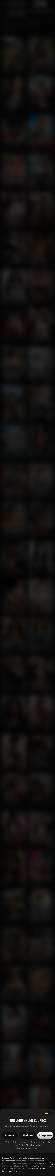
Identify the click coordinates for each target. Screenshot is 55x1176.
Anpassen (9, 1135)
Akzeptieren (45, 1135)
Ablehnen (27, 1135)
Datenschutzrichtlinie (27, 1148)
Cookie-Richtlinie (26, 1145)
